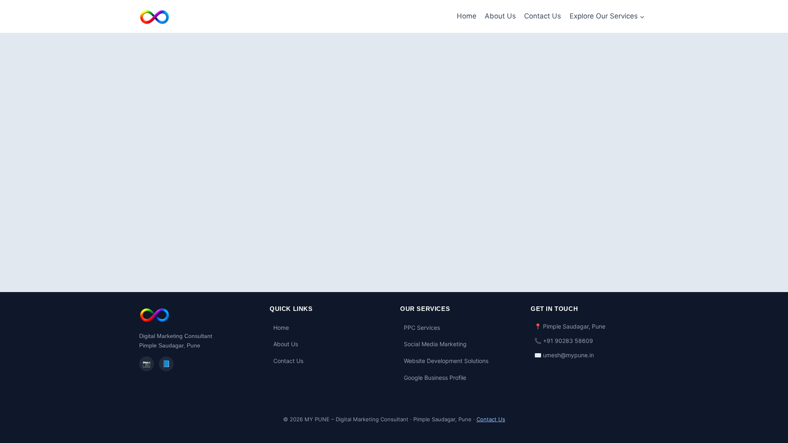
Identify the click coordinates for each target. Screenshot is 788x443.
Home (466, 16)
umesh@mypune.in (568, 355)
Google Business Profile (435, 377)
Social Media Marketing (435, 343)
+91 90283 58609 (568, 340)
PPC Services (422, 327)
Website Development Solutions (446, 360)
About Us (500, 16)
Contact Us (542, 16)
